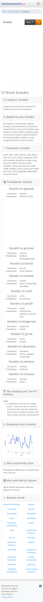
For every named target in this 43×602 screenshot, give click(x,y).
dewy (11, 518)
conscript (12, 509)
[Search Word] (38, 22)
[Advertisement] (21, 56)
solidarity (12, 564)
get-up (12, 537)
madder (31, 542)
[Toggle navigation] (38, 3)
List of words (13, 11)
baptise (31, 504)
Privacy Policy (7, 597)
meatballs (11, 549)
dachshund (12, 513)
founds (31, 523)
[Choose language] (30, 22)
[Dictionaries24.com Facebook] (40, 586)
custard (31, 509)
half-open (31, 537)
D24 (4, 11)
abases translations (11, 504)
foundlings (31, 518)
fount (11, 530)
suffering (31, 564)
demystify (31, 513)
